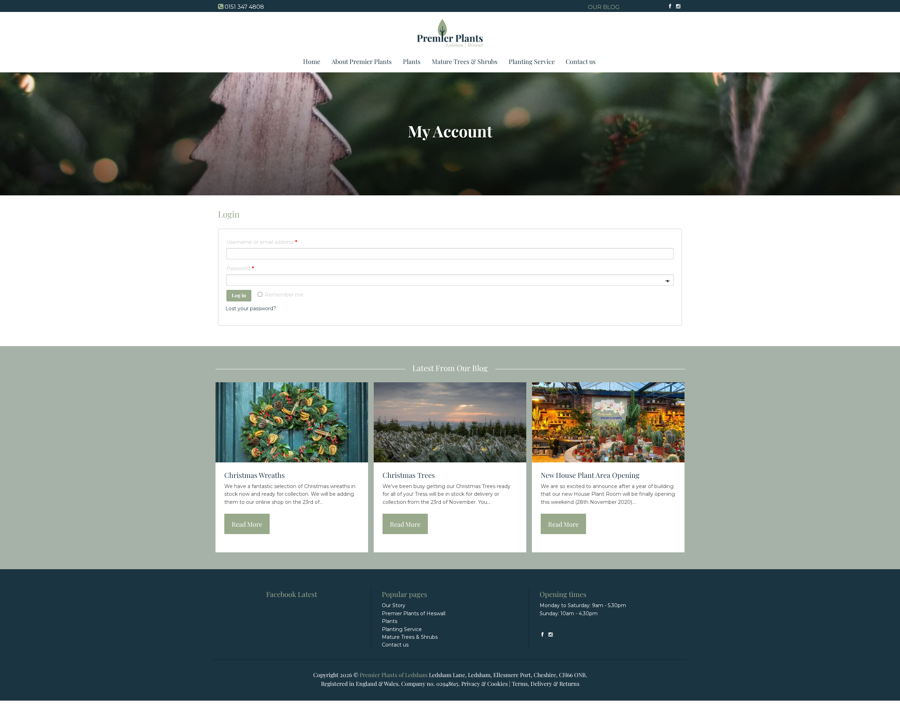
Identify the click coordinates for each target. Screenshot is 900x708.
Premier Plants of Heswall (413, 613)
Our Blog (604, 7)
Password (240, 268)
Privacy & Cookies (484, 683)
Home (311, 61)
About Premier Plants (362, 61)
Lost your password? (250, 308)
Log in (239, 295)
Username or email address (261, 242)
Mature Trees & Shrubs (464, 61)
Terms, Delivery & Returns (545, 683)
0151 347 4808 (244, 7)
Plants (411, 61)
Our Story (393, 605)
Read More (247, 524)
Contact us (581, 61)
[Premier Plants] (450, 50)
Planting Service (532, 61)
